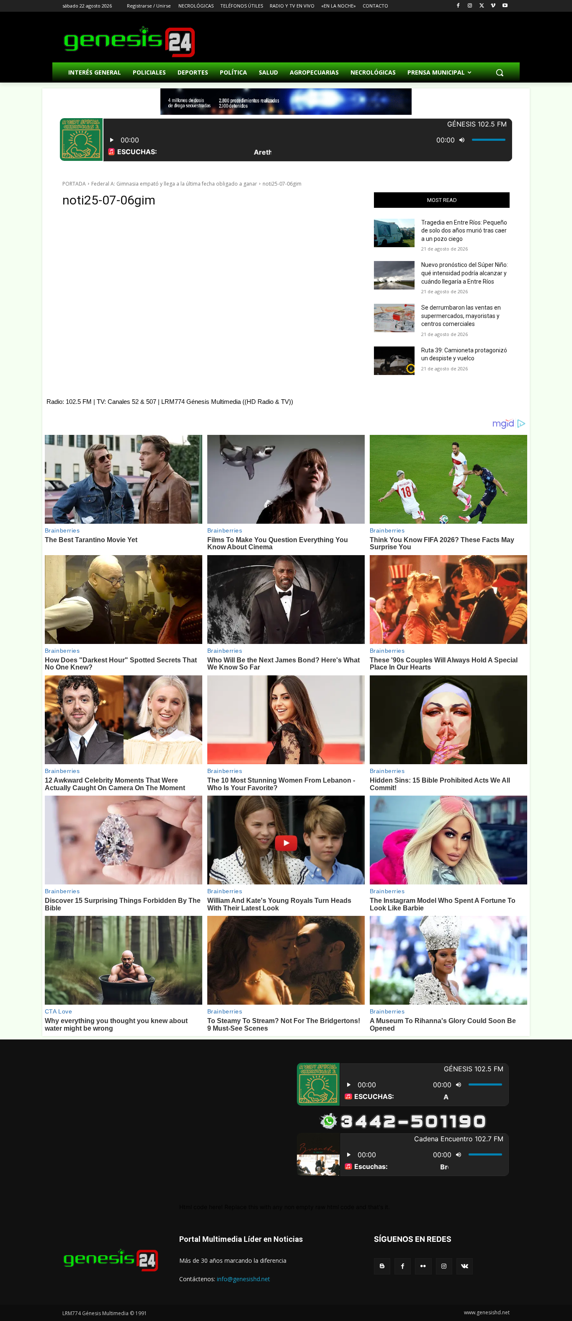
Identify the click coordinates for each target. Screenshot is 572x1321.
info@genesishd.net (243, 1279)
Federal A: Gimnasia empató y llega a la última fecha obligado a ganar (174, 183)
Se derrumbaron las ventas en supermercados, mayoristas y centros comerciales (461, 315)
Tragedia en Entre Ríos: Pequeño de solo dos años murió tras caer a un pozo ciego (464, 230)
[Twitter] (482, 6)
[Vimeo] (493, 6)
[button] (500, 72)
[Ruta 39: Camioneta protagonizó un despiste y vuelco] (394, 360)
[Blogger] (382, 1266)
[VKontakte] (464, 1266)
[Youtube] (505, 6)
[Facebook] (458, 6)
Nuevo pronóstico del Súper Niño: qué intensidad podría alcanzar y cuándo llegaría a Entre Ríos (464, 272)
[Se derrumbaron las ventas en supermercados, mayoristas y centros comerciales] (394, 318)
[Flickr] (423, 1266)
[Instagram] (470, 6)
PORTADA (74, 183)
